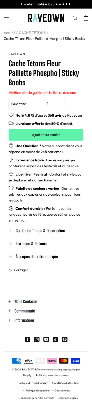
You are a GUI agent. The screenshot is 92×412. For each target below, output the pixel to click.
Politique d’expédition (38, 390)
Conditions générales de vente (36, 398)
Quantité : (19, 103)
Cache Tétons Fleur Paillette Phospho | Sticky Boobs (44, 38)
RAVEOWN (29, 369)
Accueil (9, 32)
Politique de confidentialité (33, 383)
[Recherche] (75, 18)
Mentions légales (68, 398)
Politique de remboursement (52, 375)
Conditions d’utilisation (65, 383)
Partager (21, 270)
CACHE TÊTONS (32, 32)
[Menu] (6, 17)
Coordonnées (62, 390)
